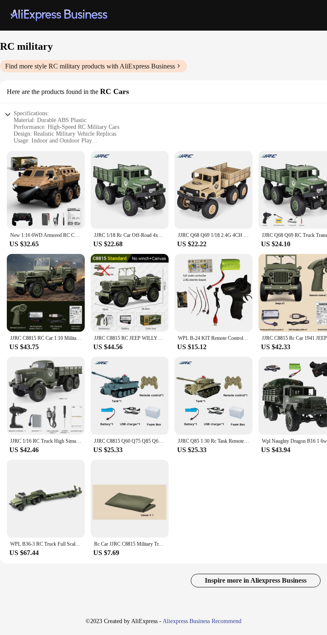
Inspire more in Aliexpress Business (256, 580)
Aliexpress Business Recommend (202, 621)
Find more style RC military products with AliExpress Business (90, 66)
